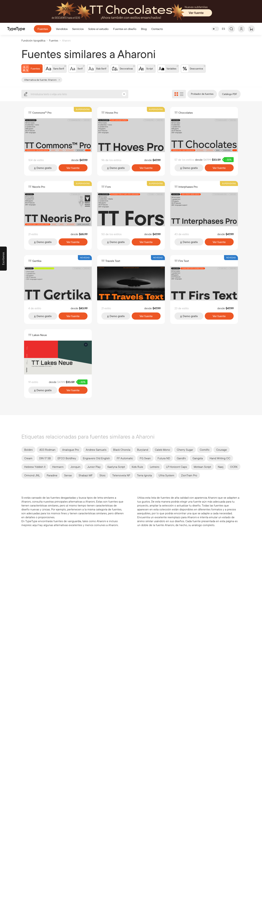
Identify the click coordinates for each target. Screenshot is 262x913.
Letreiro (154, 467)
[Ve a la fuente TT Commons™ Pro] (58, 135)
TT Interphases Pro (186, 186)
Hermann (58, 467)
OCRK (234, 467)
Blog (144, 29)
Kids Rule (137, 467)
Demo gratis (44, 168)
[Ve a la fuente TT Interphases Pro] (204, 209)
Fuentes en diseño (124, 29)
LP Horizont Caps (176, 467)
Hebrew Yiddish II (34, 467)
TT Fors (106, 186)
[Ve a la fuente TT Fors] (131, 209)
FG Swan (145, 458)
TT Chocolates (183, 112)
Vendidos (62, 29)
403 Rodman (47, 449)
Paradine (52, 475)
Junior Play (94, 467)
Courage (221, 449)
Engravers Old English (96, 458)
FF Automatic (125, 458)
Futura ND (164, 458)
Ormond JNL (32, 475)
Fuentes (43, 29)
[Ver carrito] (251, 28)
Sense (68, 475)
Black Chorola (121, 449)
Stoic (102, 475)
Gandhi (181, 458)
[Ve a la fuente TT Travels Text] (131, 283)
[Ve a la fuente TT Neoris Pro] (58, 209)
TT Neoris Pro (36, 186)
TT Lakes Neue (37, 334)
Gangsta (197, 458)
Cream (28, 458)
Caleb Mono (162, 449)
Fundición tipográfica (33, 40)
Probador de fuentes (202, 93)
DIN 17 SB (45, 458)
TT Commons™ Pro (40, 112)
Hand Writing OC (220, 458)
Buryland (142, 449)
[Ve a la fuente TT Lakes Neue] (58, 357)
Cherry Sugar (185, 449)
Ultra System (166, 475)
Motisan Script (202, 467)
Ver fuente (72, 168)
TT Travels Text (110, 260)
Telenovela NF (121, 475)
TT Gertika (34, 260)
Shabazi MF (86, 475)
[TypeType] (16, 29)
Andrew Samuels (96, 449)
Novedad (85, 257)
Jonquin (75, 467)
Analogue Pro (70, 449)
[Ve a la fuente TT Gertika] (58, 283)
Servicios (78, 29)
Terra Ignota (144, 475)
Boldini (28, 449)
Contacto (157, 29)
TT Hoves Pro (109, 112)
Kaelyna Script (116, 467)
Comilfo (204, 449)
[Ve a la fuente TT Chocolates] (204, 135)
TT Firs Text (181, 260)
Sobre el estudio (98, 29)
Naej (220, 467)
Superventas (83, 109)
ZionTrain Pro (189, 475)
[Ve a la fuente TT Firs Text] (204, 283)
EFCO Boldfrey (67, 458)
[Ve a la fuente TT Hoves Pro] (131, 135)
